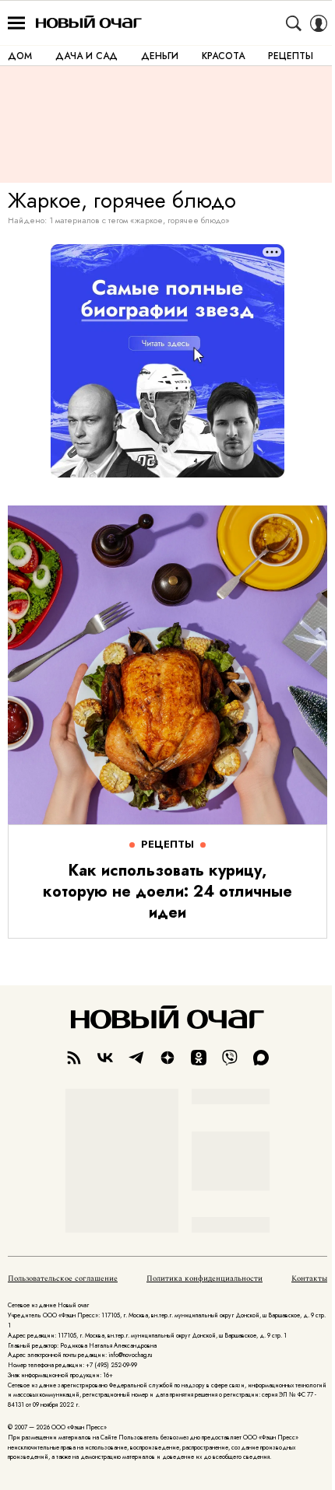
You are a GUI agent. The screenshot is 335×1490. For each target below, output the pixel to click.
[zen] (167, 1057)
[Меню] (16, 23)
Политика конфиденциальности (204, 1278)
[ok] (198, 1057)
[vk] (105, 1057)
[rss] (74, 1057)
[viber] (230, 1057)
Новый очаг (89, 23)
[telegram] (136, 1057)
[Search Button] (293, 23)
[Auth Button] (318, 23)
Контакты (309, 1278)
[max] (261, 1057)
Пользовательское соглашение (63, 1278)
